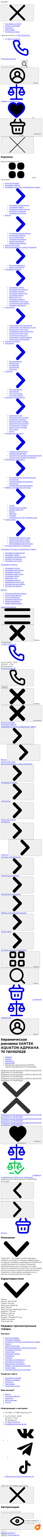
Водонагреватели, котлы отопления (16, 764)
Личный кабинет (12, 1396)
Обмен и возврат (12, 26)
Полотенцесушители (10, 876)
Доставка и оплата (13, 24)
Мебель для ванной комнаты (13, 913)
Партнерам (10, 30)
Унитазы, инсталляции (11, 857)
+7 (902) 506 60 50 (22, 35)
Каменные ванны (8, 607)
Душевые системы (9, 782)
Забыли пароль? (8, 1533)
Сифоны (5, 855)
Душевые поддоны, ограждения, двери (18, 727)
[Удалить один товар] (17, 1190)
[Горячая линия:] (17, 677)
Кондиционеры (8, 723)
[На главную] (8, 59)
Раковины (5, 822)
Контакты (9, 28)
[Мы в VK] (24, 1440)
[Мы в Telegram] (24, 1456)
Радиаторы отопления (11, 894)
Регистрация (13, 1535)
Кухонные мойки (8, 820)
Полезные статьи (12, 32)
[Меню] (17, 616)
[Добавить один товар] (17, 1209)
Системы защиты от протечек (14, 950)
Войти (8, 1394)
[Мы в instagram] (24, 1474)
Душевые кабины (8, 725)
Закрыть (5, 687)
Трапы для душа (8, 762)
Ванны (4, 760)
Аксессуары (6, 931)
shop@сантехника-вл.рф (15, 1424)
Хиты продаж (11, 1400)
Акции (8, 1402)
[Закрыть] (17, 633)
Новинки (9, 1398)
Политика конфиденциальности (19, 1476)
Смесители (6, 801)
